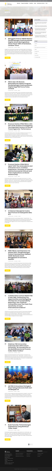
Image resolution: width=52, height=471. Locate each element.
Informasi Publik (35, 0)
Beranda (18, 3)
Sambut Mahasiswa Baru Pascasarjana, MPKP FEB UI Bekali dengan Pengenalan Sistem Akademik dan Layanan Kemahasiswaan (41, 29)
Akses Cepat (40, 0)
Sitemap (39, 456)
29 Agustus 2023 (10, 90)
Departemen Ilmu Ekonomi (20, 456)
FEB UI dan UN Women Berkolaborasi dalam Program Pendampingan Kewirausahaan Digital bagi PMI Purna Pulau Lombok (20, 85)
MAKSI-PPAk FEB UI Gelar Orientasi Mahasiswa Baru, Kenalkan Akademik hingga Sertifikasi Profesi (41, 23)
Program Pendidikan (24, 3)
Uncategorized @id (37, 57)
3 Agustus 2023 (10, 352)
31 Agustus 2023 (10, 47)
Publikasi (36, 53)
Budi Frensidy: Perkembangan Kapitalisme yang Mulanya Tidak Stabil (19, 426)
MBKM (36, 49)
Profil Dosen (28, 456)
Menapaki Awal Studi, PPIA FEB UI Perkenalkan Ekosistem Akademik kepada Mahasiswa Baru (41, 26)
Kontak (46, 0)
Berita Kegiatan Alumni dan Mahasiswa (40, 47)
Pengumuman (37, 51)
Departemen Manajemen (19, 453)
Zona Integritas (30, 0)
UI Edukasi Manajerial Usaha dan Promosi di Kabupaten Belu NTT (20, 212)
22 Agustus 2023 (10, 176)
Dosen (35, 3)
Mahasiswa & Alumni (41, 3)
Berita (19, 47)
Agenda (43, 0)
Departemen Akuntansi (19, 454)
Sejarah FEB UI (29, 453)
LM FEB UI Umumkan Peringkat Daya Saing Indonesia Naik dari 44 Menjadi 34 (20, 387)
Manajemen (28, 454)
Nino (16, 47)
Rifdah (16, 216)
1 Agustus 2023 (10, 430)
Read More (7, 57)
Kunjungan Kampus (40, 453)
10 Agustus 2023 (10, 261)
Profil (46, 3)
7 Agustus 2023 (10, 309)
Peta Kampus (40, 454)
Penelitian (31, 3)
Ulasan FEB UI (36, 55)
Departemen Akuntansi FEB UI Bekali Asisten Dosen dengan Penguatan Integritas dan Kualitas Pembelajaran (40, 33)
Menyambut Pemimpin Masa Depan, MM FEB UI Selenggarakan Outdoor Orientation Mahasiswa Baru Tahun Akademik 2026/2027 (41, 36)
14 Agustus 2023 (10, 216)
